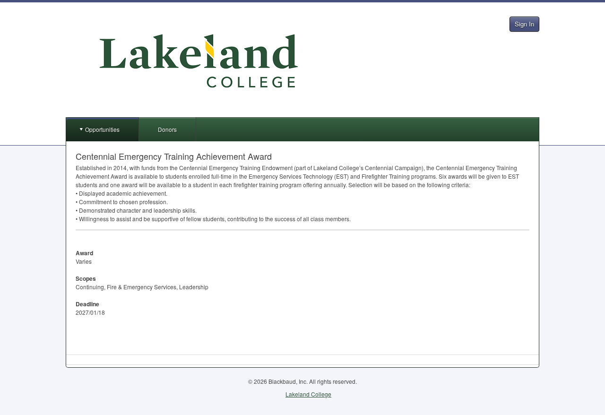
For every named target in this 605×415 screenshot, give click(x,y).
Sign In (524, 23)
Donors (167, 129)
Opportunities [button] (102, 129)
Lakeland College (308, 394)
